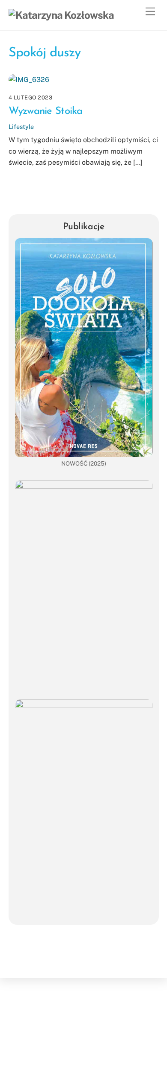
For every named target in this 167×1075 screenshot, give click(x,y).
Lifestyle (21, 126)
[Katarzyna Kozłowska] (61, 15)
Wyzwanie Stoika (46, 111)
